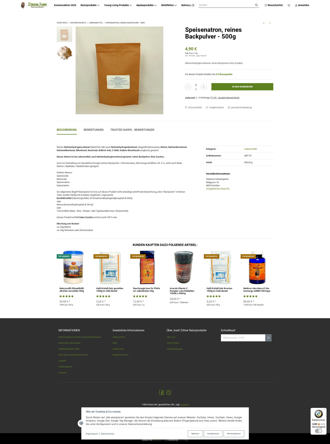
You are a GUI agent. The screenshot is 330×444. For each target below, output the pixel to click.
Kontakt (62, 361)
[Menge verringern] (188, 87)
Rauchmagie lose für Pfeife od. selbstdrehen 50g (146, 289)
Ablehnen (195, 434)
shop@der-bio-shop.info (217, 188)
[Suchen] (256, 5)
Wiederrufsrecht (120, 354)
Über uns (171, 337)
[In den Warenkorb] (268, 337)
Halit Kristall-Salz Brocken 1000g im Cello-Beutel (219, 289)
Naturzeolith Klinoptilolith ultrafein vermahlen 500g (71, 289)
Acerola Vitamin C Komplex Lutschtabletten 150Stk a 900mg (182, 291)
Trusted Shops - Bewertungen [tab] (132, 129)
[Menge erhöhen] (204, 87)
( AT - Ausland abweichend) (224, 97)
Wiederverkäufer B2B (68, 349)
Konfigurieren (213, 434)
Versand (203, 56)
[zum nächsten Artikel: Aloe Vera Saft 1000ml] (270, 23)
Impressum (92, 433)
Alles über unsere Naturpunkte (73, 354)
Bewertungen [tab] (93, 129)
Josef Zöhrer (173, 343)
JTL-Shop (183, 440)
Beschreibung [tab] (67, 129)
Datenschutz (107, 433)
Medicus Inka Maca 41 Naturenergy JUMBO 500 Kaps (256, 289)
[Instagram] (168, 393)
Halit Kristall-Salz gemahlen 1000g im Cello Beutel (109, 289)
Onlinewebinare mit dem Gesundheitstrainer (79, 337)
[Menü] (324, 410)
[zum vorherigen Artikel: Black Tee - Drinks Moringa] (263, 23)
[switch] (318, 431)
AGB (115, 343)
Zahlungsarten (65, 366)
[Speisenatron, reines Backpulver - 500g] (119, 70)
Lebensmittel (250, 149)
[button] (191, 5)
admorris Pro (159, 440)
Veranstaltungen (175, 349)
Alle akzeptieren (234, 434)
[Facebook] (161, 393)
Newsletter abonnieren (69, 343)
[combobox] (226, 5)
